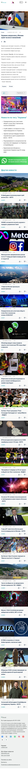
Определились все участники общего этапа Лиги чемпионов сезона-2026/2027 (13, 123)
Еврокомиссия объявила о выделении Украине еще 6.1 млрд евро (14, 150)
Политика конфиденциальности (10, 764)
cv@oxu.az (4, 747)
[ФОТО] (14, 182)
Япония (11, 86)
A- (1, 41)
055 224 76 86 (5, 755)
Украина (4, 86)
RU (21, 2)
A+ (5, 42)
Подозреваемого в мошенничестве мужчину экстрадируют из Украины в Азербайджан (15, 143)
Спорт (3, 317)
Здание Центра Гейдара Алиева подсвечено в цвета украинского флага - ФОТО (14, 136)
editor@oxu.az (5, 753)
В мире (3, 200)
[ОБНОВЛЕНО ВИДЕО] (14, 398)
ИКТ (2, 350)
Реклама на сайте (6, 759)
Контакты (4, 762)
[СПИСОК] (14, 301)
